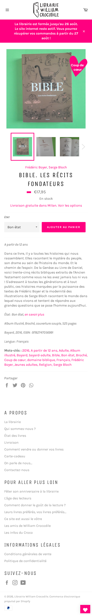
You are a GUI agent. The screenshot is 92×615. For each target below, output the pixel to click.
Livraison (11, 442)
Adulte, (64, 350)
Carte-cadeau (14, 456)
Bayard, (22, 355)
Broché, (82, 355)
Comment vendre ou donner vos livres (34, 449)
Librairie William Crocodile (31, 596)
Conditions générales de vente (27, 554)
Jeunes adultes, (26, 365)
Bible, (56, 355)
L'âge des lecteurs (17, 498)
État (7, 217)
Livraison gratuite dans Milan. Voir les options (46, 205)
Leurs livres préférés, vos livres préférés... (35, 512)
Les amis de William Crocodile (27, 526)
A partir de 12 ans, (44, 350)
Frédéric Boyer (36, 167)
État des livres (15, 436)
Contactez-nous (16, 470)
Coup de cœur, (15, 360)
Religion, (45, 365)
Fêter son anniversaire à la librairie (31, 491)
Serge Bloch (58, 167)
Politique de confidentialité (25, 561)
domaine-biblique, (41, 360)
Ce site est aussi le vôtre (23, 519)
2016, (26, 350)
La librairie (12, 422)
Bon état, (68, 355)
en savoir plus (34, 314)
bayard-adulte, (40, 355)
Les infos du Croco (18, 532)
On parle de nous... (18, 463)
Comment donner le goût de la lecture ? (35, 505)
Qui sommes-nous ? (20, 429)
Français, (63, 360)
